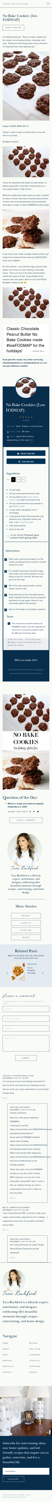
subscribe (13, 1479)
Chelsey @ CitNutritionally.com (18, 1076)
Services (7, 1361)
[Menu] (40, 3)
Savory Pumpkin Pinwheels (31, 970)
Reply (6, 1098)
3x (23, 479)
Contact (7, 1372)
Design (26, 937)
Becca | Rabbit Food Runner (16, 1208)
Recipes (26, 916)
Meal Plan (34, 1349)
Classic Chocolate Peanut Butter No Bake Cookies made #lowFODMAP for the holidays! (25, 339)
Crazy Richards (25, 522)
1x (13, 479)
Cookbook (34, 1355)
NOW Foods (18, 506)
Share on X (38, 351)
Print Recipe (27, 454)
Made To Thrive (22, 1497)
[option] (26, 972)
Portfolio (8, 1366)
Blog (5, 1355)
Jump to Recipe (13, 27)
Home (5, 1343)
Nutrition (26, 930)
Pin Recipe (27, 462)
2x (18, 479)
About (6, 1349)
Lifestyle (26, 923)
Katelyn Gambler (11, 1497)
